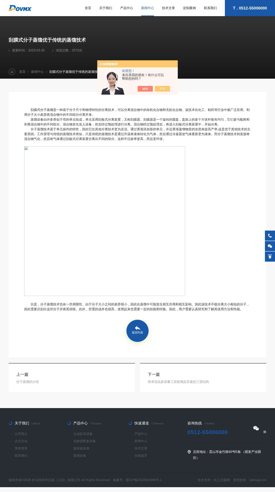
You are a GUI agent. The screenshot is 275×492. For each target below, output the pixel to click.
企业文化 (21, 441)
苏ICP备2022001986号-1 (144, 480)
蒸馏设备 (79, 455)
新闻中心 (147, 8)
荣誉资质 (21, 448)
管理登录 (239, 480)
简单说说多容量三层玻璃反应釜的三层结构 (178, 381)
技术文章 (168, 8)
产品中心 (126, 8)
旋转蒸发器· (81, 448)
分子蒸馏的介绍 (27, 381)
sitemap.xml (257, 480)
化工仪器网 (222, 480)
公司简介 (21, 434)
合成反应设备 (83, 434)
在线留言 (140, 455)
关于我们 (105, 8)
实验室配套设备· (85, 441)
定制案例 (189, 8)
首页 (88, 8)
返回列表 (137, 332)
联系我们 (210, 8)
